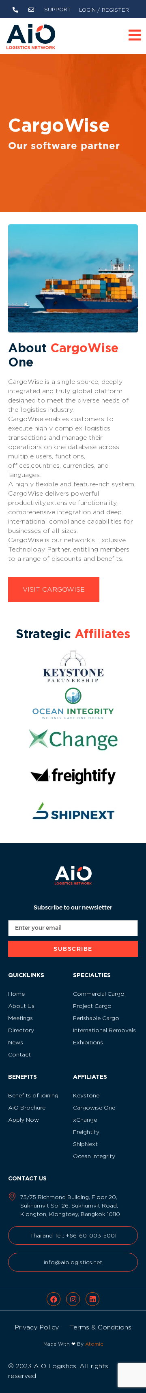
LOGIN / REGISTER (104, 10)
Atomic (94, 1343)
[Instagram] (73, 1299)
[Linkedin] (92, 1299)
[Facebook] (53, 1299)
